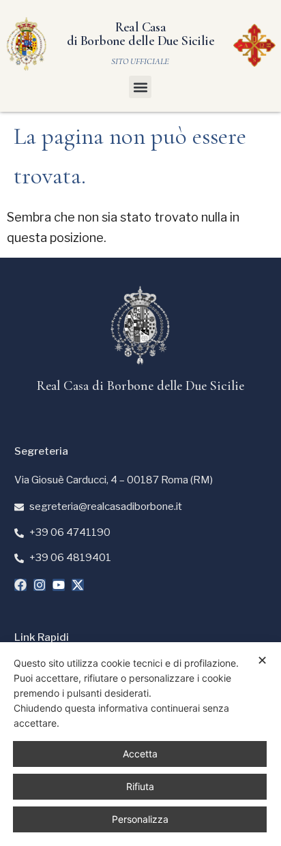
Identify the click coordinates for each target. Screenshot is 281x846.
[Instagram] (39, 585)
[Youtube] (59, 585)
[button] (140, 87)
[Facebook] (20, 585)
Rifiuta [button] (140, 786)
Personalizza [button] (140, 819)
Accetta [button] (140, 753)
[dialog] (140, 744)
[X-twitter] (78, 585)
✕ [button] (262, 660)
